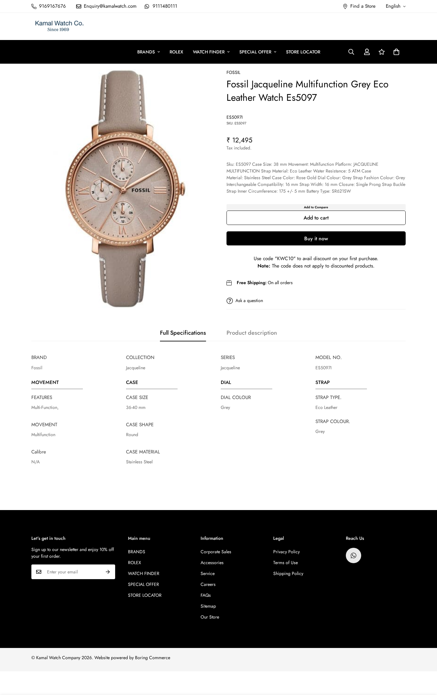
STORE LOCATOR (303, 52)
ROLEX (176, 52)
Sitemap (208, 606)
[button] (396, 51)
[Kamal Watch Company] (59, 26)
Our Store (210, 617)
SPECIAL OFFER (255, 52)
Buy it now (316, 238)
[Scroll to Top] (424, 660)
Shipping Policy (288, 573)
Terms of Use (285, 562)
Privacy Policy (286, 551)
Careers (208, 584)
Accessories (212, 562)
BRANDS (146, 52)
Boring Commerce (152, 657)
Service (208, 573)
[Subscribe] (108, 571)
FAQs (206, 595)
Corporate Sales (216, 551)
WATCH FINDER (209, 52)
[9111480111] (353, 555)
